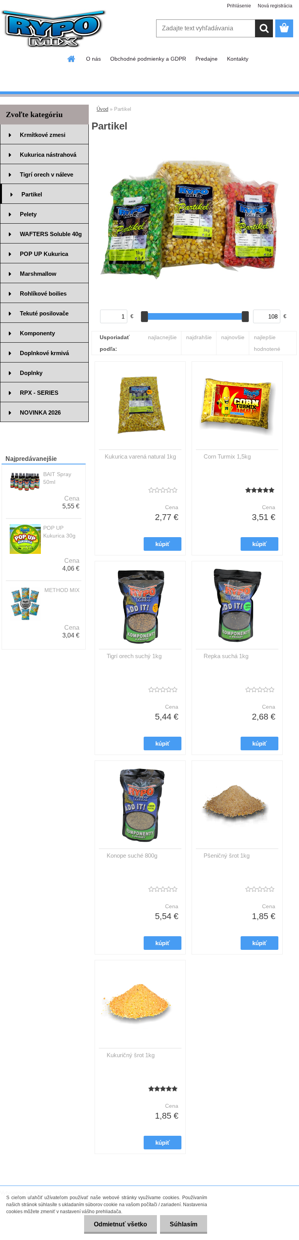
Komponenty (37, 333)
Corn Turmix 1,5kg (227, 456)
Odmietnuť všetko (120, 1224)
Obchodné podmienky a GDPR (148, 59)
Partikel (31, 194)
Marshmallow (38, 273)
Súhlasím (183, 1224)
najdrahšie (199, 337)
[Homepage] (71, 59)
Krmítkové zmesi (42, 134)
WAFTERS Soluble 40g (51, 234)
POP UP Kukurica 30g (59, 532)
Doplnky (31, 373)
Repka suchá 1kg (226, 656)
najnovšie (232, 337)
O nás (93, 59)
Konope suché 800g (132, 855)
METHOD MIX (61, 590)
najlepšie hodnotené (267, 343)
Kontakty (237, 59)
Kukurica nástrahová (48, 154)
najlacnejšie (162, 337)
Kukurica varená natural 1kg (140, 456)
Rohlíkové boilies (43, 293)
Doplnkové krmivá (44, 353)
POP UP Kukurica (44, 253)
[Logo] (53, 28)
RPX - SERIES (39, 392)
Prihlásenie (239, 6)
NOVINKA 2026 (40, 412)
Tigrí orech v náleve (46, 174)
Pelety (28, 214)
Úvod (102, 109)
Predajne (206, 59)
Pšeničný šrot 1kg (227, 855)
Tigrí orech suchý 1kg (134, 656)
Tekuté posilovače (44, 313)
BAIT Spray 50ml (57, 478)
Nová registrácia (275, 6)
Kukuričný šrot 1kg (131, 1055)
